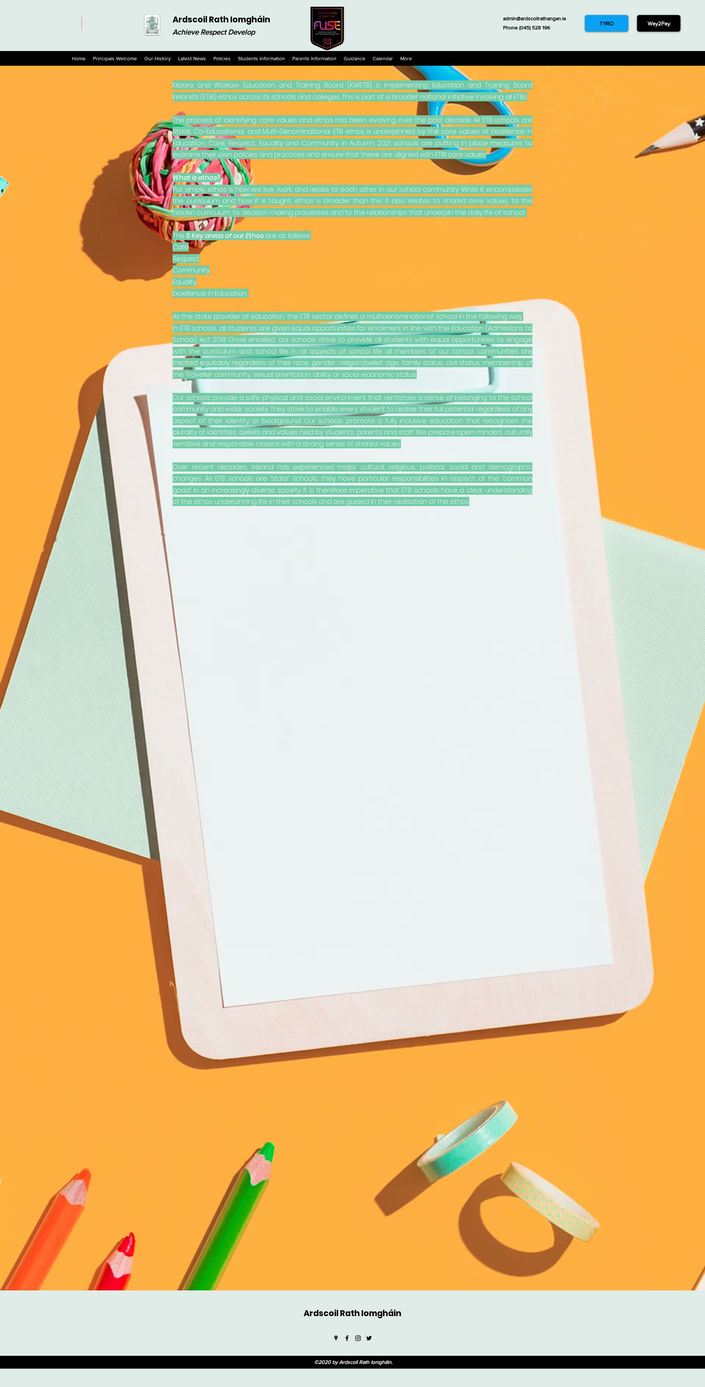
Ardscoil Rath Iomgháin (221, 19)
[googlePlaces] (336, 1338)
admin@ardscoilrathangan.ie (534, 18)
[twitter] (369, 1338)
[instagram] (358, 1338)
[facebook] (347, 1338)
